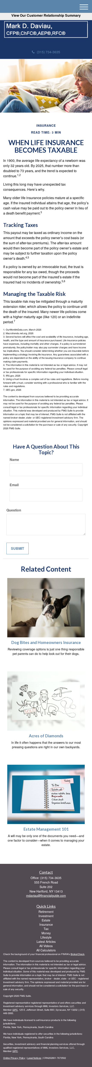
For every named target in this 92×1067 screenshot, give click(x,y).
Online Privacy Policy (14, 1058)
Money (46, 933)
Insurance (46, 924)
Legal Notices (34, 1058)
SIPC (15, 1009)
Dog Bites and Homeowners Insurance (46, 642)
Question (13, 510)
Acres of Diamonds (46, 735)
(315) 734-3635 (48, 51)
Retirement (46, 911)
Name (14, 459)
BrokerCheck (78, 954)
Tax (46, 929)
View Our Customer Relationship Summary (46, 15)
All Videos (46, 946)
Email (14, 485)
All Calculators (46, 950)
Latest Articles (46, 941)
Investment (46, 916)
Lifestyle (46, 937)
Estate (46, 920)
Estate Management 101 (46, 829)
